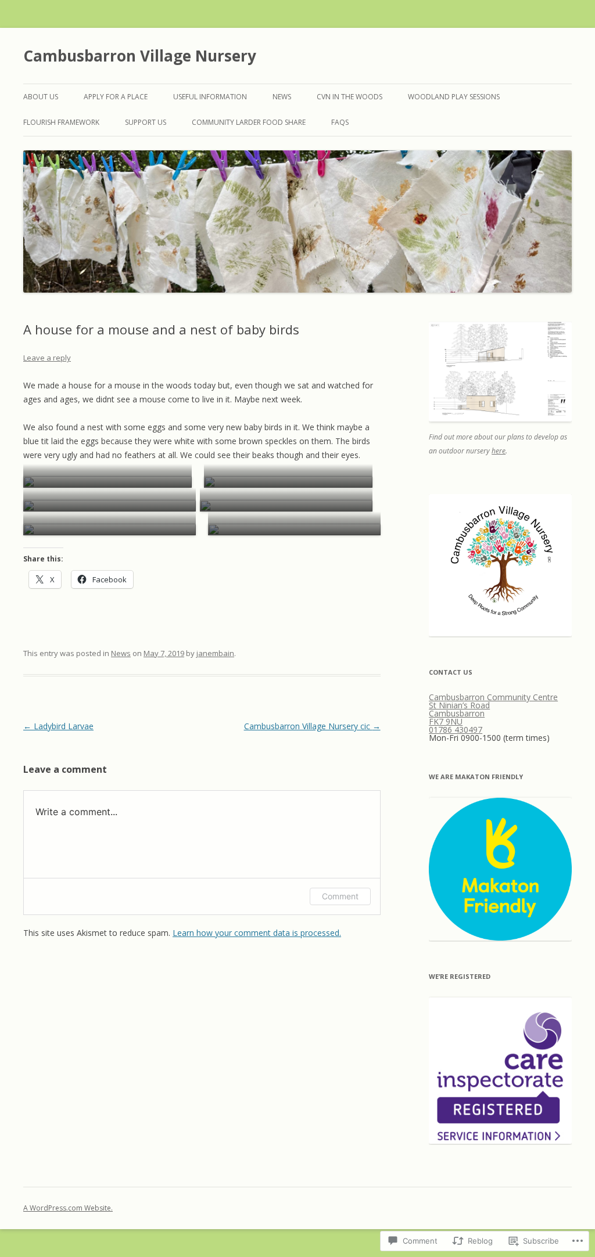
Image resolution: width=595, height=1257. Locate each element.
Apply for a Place (116, 97)
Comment (340, 896)
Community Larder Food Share (249, 122)
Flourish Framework (61, 122)
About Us (40, 97)
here (499, 451)
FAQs (340, 122)
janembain (215, 653)
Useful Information (210, 97)
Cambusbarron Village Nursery (139, 55)
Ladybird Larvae (58, 726)
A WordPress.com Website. (68, 1208)
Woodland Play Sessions (454, 97)
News (282, 97)
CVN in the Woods (349, 97)
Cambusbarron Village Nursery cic (312, 726)
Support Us (145, 122)
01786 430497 (455, 729)
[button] (107, 482)
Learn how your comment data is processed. (257, 932)
